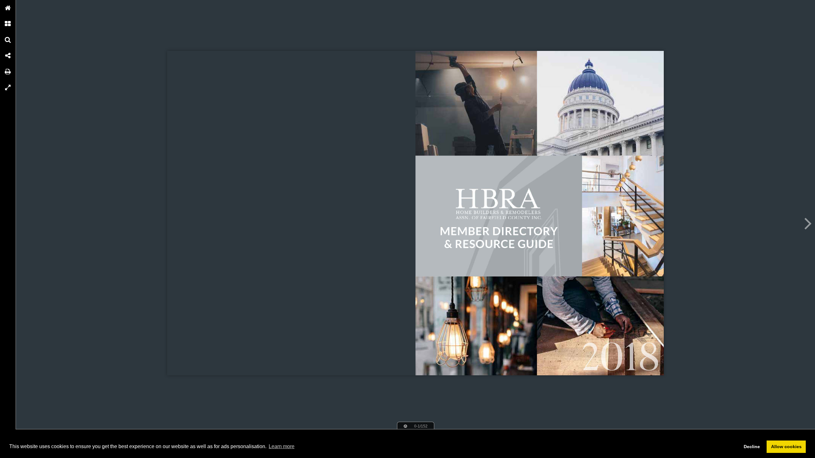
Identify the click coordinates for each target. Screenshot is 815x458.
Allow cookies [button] (786, 446)
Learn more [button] (281, 446)
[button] (8, 8)
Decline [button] (752, 446)
